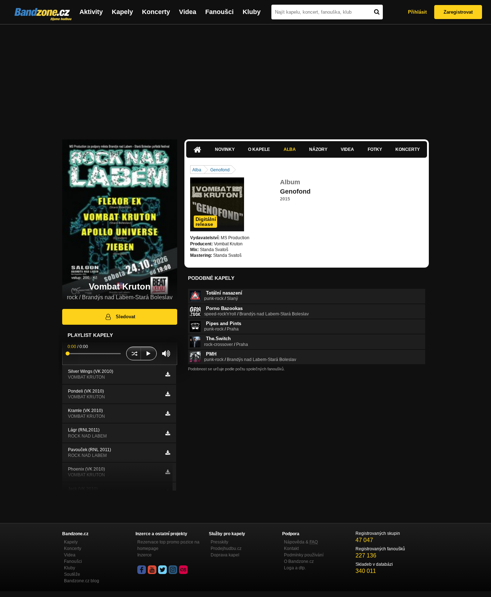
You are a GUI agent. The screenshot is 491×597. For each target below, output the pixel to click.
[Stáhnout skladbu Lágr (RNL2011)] (167, 433)
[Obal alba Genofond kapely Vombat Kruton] (217, 204)
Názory (318, 149)
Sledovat (125, 316)
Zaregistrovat (458, 12)
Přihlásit (417, 12)
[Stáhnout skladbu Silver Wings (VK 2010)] (167, 374)
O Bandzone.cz (299, 561)
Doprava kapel (225, 554)
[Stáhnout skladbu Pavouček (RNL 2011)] (167, 452)
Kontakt (291, 548)
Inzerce (144, 554)
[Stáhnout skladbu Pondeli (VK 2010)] (167, 394)
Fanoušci (219, 11)
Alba (290, 149)
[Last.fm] (183, 569)
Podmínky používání (303, 554)
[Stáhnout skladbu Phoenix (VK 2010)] (167, 472)
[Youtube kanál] (152, 569)
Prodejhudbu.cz (226, 548)
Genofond (220, 169)
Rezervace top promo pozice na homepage (168, 545)
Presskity (219, 542)
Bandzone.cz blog (81, 580)
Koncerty (156, 11)
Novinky (225, 149)
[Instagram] (173, 569)
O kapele (259, 149)
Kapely (122, 11)
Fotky (375, 149)
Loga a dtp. (295, 567)
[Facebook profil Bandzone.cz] (141, 569)
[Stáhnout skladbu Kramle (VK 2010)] (167, 413)
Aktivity (91, 11)
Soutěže (72, 574)
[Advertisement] (245, 78)
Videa (187, 11)
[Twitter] (162, 569)
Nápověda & (301, 542)
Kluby (252, 11)
